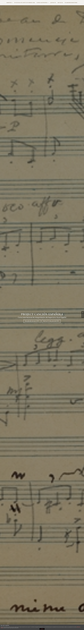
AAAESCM (9, 2)
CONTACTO (53, 2)
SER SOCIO (60, 2)
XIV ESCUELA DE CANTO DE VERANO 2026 (24, 2)
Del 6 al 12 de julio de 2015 (51, 321)
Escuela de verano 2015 (32, 321)
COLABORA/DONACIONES (71, 2)
